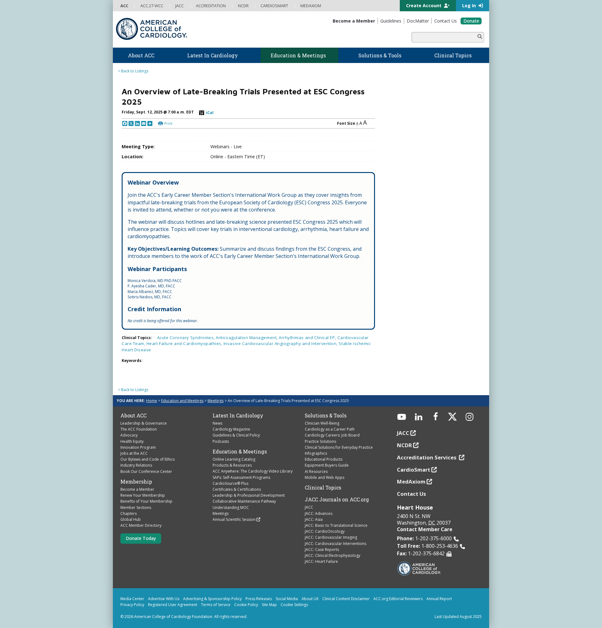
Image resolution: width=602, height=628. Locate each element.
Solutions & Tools (325, 415)
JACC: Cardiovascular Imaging (331, 537)
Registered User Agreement (172, 604)
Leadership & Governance (143, 423)
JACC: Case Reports (322, 549)
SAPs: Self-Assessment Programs (241, 477)
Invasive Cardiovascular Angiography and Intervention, (281, 343)
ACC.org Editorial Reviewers (398, 598)
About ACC (133, 415)
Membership (136, 482)
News (217, 423)
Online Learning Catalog (234, 459)
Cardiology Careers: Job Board (332, 435)
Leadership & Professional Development (249, 495)
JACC (309, 507)
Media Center (132, 598)
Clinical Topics (323, 487)
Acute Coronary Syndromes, (186, 337)
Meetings (216, 400)
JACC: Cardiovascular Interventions (335, 543)
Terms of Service (215, 604)
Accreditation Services (427, 457)
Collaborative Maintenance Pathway (244, 501)
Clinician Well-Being (322, 423)
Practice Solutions (320, 441)
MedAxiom (411, 481)
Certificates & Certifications (237, 489)
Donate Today (141, 538)
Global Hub (130, 519)
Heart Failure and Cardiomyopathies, (185, 343)
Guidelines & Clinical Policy (236, 435)
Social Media (287, 598)
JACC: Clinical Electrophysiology (332, 555)
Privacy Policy (132, 604)
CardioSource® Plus (230, 483)
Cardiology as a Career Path (330, 429)
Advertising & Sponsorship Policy (212, 598)
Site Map (269, 604)
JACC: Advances (318, 513)
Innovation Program (138, 447)
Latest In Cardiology (238, 415)
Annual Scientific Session (234, 519)
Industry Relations (136, 465)
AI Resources (316, 471)
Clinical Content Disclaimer (346, 598)
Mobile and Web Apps (324, 477)
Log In (469, 5)
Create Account (424, 5)
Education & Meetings (240, 451)
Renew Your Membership (142, 495)
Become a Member (137, 489)
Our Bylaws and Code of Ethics (147, 459)
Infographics (316, 453)
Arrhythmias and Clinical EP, (308, 337)
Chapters (128, 513)
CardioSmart (413, 469)
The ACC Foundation (138, 429)
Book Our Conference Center (146, 471)
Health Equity (132, 441)
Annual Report (439, 598)
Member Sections (135, 507)
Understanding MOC (231, 507)
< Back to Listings (133, 71)
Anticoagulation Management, (247, 337)
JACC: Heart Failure (321, 561)
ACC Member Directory (140, 525)
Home (151, 400)
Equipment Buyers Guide (327, 465)
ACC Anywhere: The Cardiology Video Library (253, 471)
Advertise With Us (163, 598)
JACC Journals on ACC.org (337, 499)
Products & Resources (232, 465)
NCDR (404, 445)
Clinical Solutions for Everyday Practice (339, 447)
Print (168, 123)
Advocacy (129, 435)
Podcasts (221, 441)
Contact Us (411, 493)
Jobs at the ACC (134, 453)
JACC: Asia (314, 519)
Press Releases (259, 598)
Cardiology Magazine (231, 429)
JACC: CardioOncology (325, 531)
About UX (310, 598)
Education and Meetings (182, 400)
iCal (210, 112)
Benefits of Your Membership (146, 501)
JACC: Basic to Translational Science (336, 525)
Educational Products (323, 459)
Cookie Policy (246, 604)
